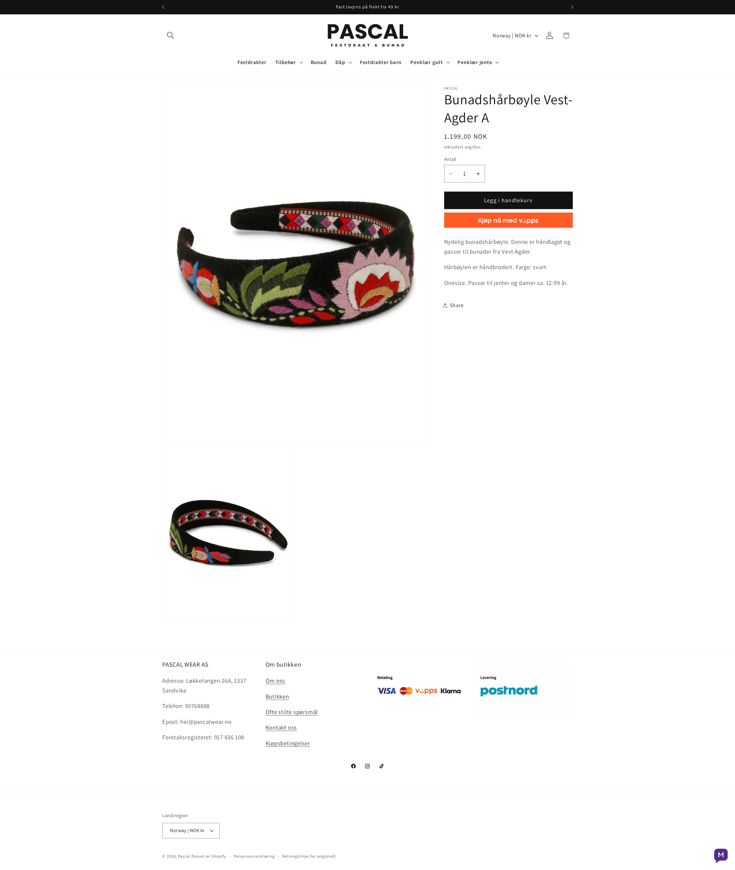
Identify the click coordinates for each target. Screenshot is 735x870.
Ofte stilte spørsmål (292, 712)
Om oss (275, 680)
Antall (450, 159)
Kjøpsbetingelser (288, 743)
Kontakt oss (281, 727)
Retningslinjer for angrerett (309, 856)
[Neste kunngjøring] (572, 7)
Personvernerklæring (254, 856)
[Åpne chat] (721, 856)
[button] (170, 35)
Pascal (184, 856)
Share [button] (457, 305)
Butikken (277, 696)
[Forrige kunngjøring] (163, 7)
